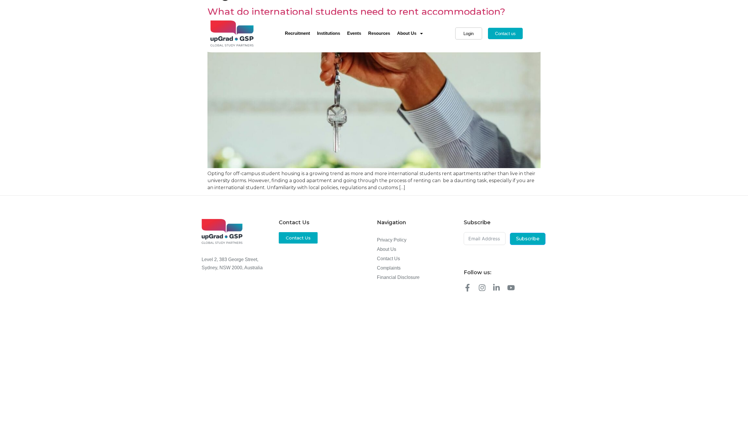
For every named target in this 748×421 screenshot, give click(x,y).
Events (354, 33)
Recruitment (297, 33)
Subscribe (527, 238)
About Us (406, 33)
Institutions (328, 33)
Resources (379, 33)
